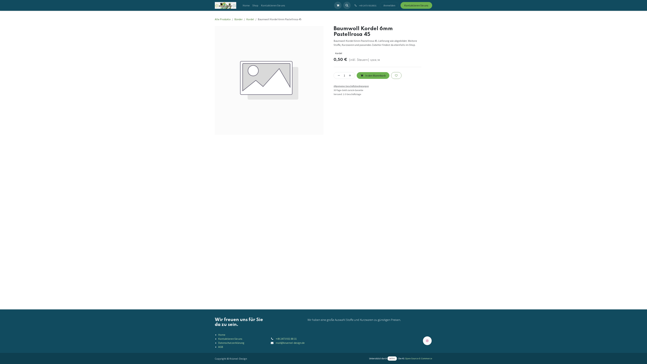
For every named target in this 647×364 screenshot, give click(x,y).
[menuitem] (246, 5)
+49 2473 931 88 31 (286, 338)
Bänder (238, 19)
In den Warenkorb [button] (375, 75)
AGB (220, 346)
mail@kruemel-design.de (290, 342)
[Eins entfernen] (338, 75)
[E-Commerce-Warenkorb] (338, 5)
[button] (347, 5)
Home (221, 334)
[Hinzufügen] (351, 75)
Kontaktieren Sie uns (416, 5)
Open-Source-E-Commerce (418, 358)
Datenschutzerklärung (231, 342)
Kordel (250, 19)
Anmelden (389, 5)
